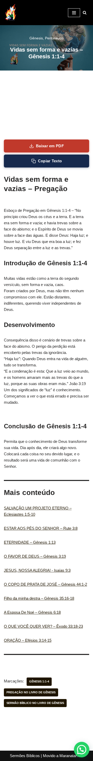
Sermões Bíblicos (25, 755)
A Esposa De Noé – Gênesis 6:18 (32, 612)
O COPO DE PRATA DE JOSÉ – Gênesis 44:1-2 (45, 584)
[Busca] (85, 13)
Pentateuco (54, 38)
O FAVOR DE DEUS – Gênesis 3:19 (35, 556)
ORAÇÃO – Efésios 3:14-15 (27, 640)
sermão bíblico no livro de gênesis (35, 702)
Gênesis (36, 38)
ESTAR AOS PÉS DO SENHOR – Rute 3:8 (41, 528)
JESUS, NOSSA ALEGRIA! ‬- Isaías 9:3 (37, 570)
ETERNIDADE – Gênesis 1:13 (30, 542)
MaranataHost (71, 755)
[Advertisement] (46, 105)
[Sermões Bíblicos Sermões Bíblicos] (10, 13)
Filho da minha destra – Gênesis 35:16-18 (39, 598)
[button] (81, 749)
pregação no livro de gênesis (31, 692)
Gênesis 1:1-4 (39, 681)
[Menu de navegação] (74, 12)
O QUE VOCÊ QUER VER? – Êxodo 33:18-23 (43, 626)
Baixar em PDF (50, 146)
